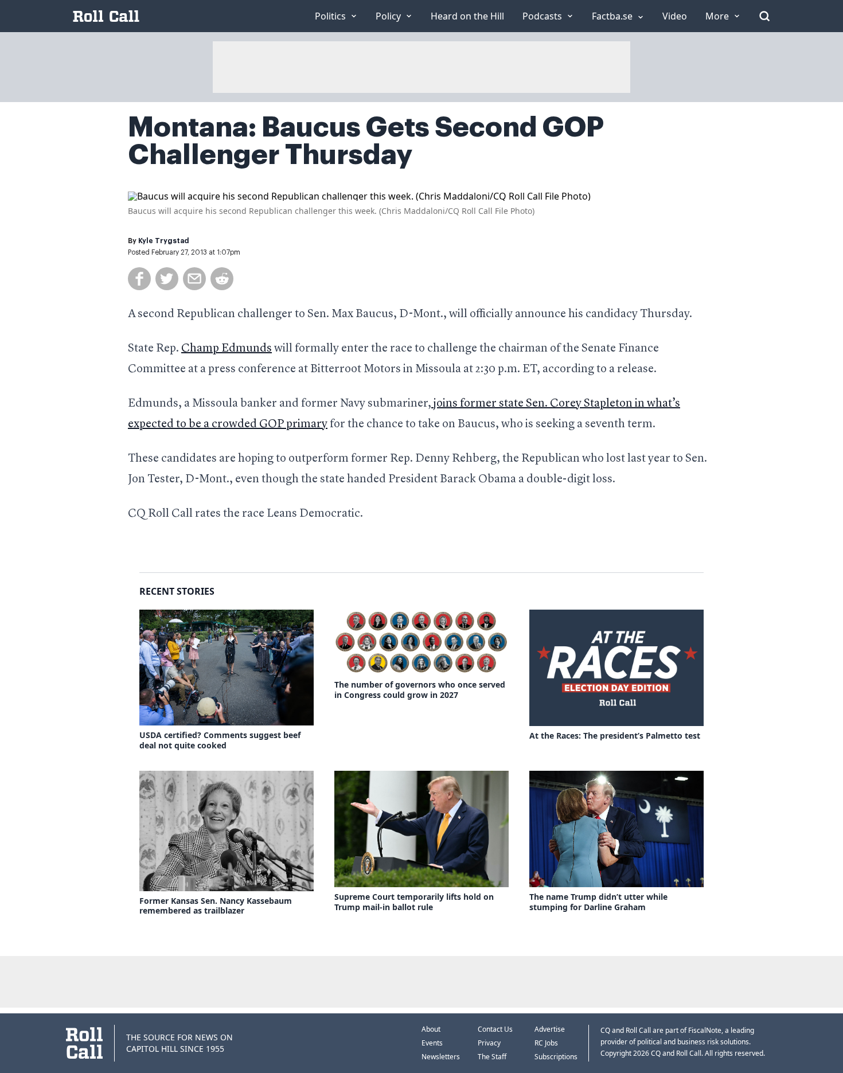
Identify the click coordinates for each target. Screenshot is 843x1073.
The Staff (492, 1057)
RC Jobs (546, 1043)
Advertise (549, 1029)
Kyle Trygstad (163, 240)
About (431, 1029)
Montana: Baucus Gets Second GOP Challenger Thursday (366, 141)
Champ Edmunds (226, 348)
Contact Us (495, 1029)
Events (432, 1043)
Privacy (489, 1043)
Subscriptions (555, 1057)
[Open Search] (764, 16)
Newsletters (441, 1057)
